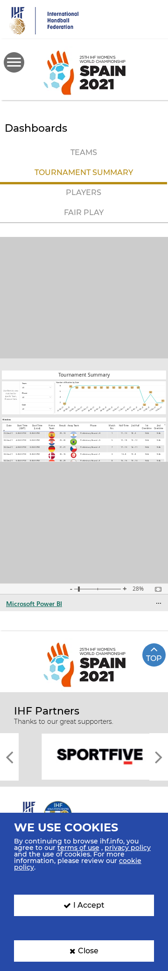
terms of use (78, 847)
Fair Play (84, 212)
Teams (83, 152)
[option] (84, 756)
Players (83, 192)
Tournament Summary (84, 172)
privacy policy (128, 847)
